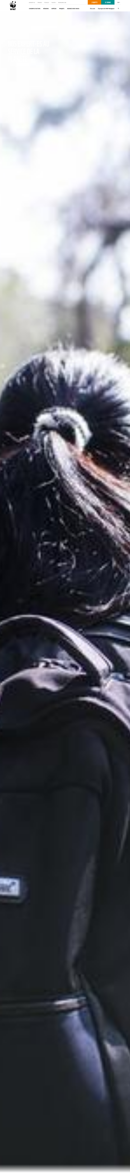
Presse (40, 2)
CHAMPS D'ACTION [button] (34, 8)
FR (118, 2)
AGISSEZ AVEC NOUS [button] (73, 8)
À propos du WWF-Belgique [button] (106, 8)
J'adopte (94, 2)
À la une (92, 8)
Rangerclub (62, 2)
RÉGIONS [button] (46, 8)
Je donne (108, 2)
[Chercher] (118, 8)
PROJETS (61, 8)
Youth (53, 2)
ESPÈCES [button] (53, 8)
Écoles (46, 2)
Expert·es (32, 2)
